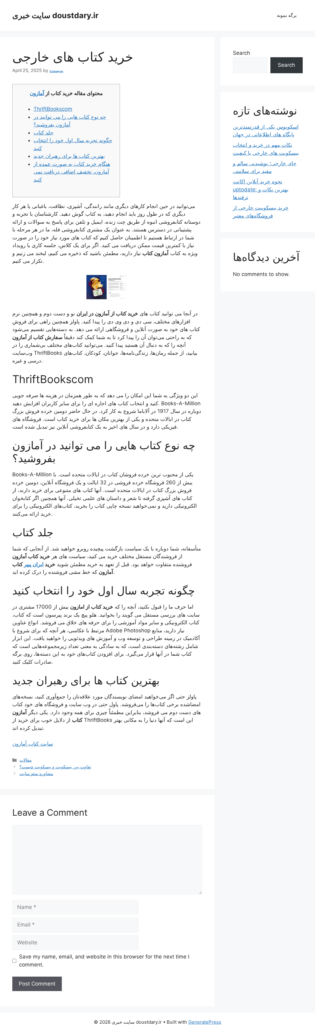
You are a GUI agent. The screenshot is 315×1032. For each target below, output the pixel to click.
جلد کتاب (44, 133)
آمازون (37, 93)
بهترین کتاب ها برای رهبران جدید (69, 156)
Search (241, 53)
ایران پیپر (34, 564)
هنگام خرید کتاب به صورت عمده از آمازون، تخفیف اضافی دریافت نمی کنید (72, 172)
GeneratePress (204, 1022)
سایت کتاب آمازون (32, 744)
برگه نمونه (287, 15)
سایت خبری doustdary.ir (55, 15)
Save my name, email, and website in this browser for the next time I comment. (104, 961)
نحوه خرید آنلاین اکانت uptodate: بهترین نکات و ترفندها (261, 189)
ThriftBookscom (53, 109)
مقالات (25, 759)
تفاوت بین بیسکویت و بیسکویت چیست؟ (55, 766)
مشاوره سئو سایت (36, 773)
